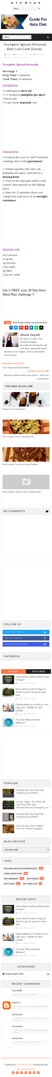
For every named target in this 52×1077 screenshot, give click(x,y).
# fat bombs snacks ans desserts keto (30, 322)
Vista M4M (17, 990)
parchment (35, 161)
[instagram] (26, 3)
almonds (25, 102)
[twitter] (12, 3)
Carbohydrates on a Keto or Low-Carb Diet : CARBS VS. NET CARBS (32, 707)
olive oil (26, 90)
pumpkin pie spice (33, 94)
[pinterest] (39, 3)
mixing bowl (11, 176)
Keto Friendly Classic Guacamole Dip (18, 437)
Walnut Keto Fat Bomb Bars (14, 409)
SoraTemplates (23, 1064)
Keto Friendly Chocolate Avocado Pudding (20, 464)
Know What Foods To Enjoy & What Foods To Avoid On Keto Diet (31, 692)
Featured (38, 671)
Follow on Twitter (14, 632)
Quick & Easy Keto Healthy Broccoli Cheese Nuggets (29, 827)
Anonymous (17, 1014)
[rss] (30, 3)
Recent (13, 671)
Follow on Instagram (15, 644)
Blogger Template (26, 1069)
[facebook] (16, 3)
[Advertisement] (26, 124)
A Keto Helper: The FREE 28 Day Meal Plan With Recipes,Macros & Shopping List (32, 805)
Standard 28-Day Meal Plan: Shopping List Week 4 (30, 791)
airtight (42, 196)
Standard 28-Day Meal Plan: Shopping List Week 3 (30, 815)
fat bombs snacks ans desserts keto (20, 869)
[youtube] (34, 3)
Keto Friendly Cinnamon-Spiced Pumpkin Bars (22, 492)
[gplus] (21, 3)
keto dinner (32, 879)
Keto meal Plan (30, 884)
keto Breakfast (11, 879)
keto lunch (9, 884)
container (9, 200)
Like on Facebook (13, 638)
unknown (16, 1002)
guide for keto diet (13, 874)
